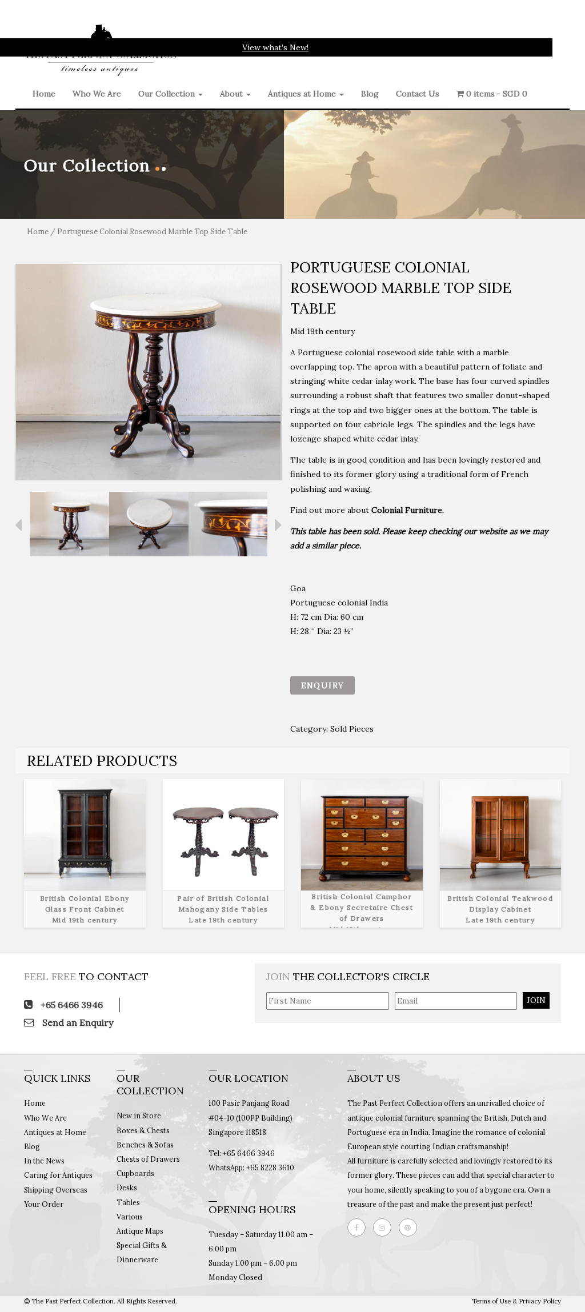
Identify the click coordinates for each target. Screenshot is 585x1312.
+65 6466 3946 (70, 1004)
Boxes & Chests (143, 1130)
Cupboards (135, 1173)
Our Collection (167, 94)
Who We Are (97, 94)
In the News (44, 1160)
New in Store (139, 1115)
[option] (148, 372)
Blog (370, 94)
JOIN (536, 1000)
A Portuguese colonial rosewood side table (372, 352)
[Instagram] (385, 1227)
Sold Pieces (352, 729)
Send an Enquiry (76, 1022)
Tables (128, 1202)
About (232, 94)
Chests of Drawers (148, 1158)
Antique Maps (140, 1230)
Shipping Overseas (55, 1189)
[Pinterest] (411, 1227)
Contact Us (417, 94)
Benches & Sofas (145, 1144)
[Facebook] (359, 1227)
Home (44, 94)
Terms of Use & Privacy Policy (516, 1301)
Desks (127, 1187)
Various (130, 1216)
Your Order (43, 1204)
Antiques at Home (303, 94)
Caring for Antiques (58, 1174)
